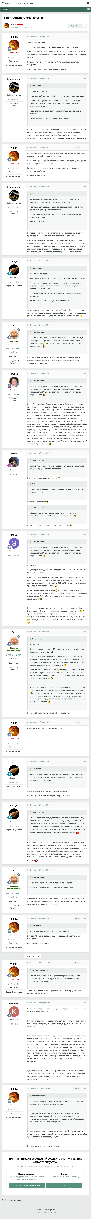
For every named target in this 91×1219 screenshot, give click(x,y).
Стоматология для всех (17, 3)
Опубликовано (38, 36)
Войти (64, 1185)
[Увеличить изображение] (28, 316)
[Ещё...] (85, 36)
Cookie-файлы (49, 1210)
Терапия (28, 27)
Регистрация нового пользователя (27, 1185)
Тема (38, 1210)
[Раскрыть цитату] (31, 86)
